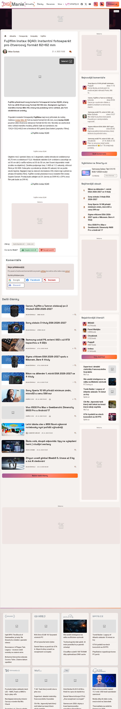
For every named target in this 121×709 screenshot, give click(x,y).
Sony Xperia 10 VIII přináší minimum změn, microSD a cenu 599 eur (48, 392)
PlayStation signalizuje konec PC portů (104, 653)
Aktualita (13, 36)
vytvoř (67, 271)
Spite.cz (86, 397)
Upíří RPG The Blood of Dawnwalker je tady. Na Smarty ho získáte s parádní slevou (16, 639)
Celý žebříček (99, 357)
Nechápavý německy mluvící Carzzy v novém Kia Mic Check (16, 701)
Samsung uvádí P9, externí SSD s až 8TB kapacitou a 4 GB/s (48, 341)
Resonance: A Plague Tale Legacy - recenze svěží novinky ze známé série (15, 649)
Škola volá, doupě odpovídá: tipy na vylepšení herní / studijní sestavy (51, 443)
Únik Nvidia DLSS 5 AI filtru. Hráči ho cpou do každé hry (73, 690)
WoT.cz (86, 374)
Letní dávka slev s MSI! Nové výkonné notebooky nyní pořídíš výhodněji (46, 426)
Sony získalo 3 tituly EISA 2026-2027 (46, 322)
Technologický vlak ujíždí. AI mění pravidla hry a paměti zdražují (74, 644)
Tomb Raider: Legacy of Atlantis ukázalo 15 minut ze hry (94, 392)
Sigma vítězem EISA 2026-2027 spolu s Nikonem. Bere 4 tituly (47, 358)
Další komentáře (99, 154)
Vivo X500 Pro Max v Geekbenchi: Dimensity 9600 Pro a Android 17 (50, 409)
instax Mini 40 (21, 120)
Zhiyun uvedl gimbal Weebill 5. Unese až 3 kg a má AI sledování (50, 460)
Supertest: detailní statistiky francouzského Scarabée (94, 369)
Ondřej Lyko (30, 399)
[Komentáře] (70, 52)
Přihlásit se (112, 4)
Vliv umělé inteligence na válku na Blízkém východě (94, 380)
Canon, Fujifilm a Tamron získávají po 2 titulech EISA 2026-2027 (47, 307)
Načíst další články (40, 476)
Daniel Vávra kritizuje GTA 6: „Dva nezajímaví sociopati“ (74, 697)
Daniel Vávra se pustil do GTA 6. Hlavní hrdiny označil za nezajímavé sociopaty (45, 649)
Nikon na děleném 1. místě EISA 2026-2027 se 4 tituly (50, 375)
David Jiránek (30, 450)
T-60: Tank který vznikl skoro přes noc (45, 690)
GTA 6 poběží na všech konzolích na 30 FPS (93, 415)
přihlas (43, 271)
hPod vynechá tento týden (44, 642)
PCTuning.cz (88, 384)
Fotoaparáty (23, 36)
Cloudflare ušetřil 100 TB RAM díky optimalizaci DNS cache (75, 653)
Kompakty (33, 36)
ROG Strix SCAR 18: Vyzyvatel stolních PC (45, 636)
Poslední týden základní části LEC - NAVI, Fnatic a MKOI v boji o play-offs (16, 691)
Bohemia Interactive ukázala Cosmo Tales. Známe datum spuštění (16, 659)
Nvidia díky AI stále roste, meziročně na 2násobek (102, 700)
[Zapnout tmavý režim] (102, 4)
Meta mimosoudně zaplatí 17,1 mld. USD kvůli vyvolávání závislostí (104, 691)
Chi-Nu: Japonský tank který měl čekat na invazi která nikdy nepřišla (94, 404)
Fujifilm (43, 36)
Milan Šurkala (13, 52)
